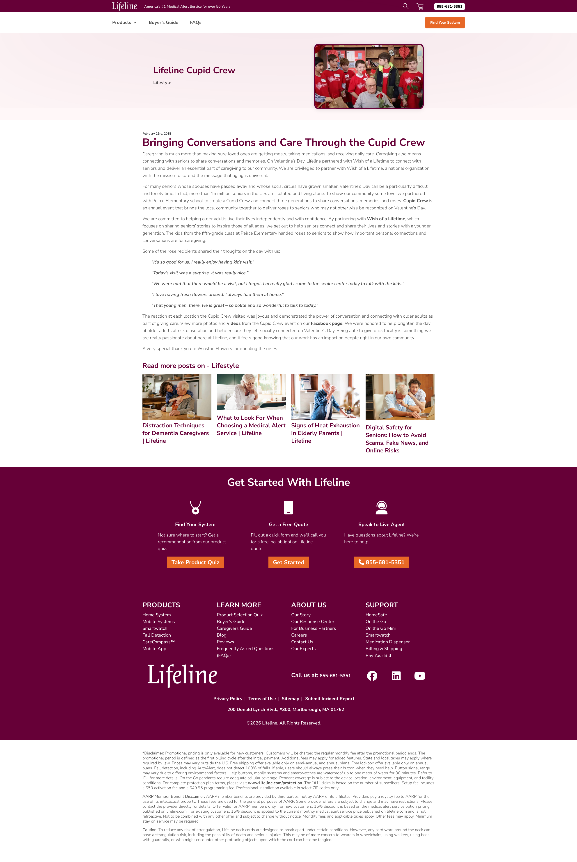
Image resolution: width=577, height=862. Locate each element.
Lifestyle (162, 83)
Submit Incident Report (330, 699)
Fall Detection (156, 635)
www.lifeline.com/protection (275, 783)
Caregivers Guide (234, 628)
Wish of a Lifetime (386, 219)
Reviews (225, 642)
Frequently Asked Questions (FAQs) (246, 652)
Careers (299, 635)
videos (234, 323)
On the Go (376, 622)
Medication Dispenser (388, 642)
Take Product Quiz (195, 562)
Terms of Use (262, 699)
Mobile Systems (158, 622)
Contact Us (302, 642)
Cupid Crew (415, 201)
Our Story (301, 615)
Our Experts (303, 649)
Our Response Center (312, 622)
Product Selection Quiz (240, 615)
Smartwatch (154, 628)
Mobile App (154, 649)
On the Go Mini (381, 628)
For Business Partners (313, 628)
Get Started (288, 562)
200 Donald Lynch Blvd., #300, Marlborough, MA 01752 (285, 709)
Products (121, 22)
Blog (222, 635)
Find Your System (445, 22)
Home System (156, 615)
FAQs (195, 22)
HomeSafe (376, 615)
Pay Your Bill (378, 655)
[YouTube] (420, 678)
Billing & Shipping (384, 649)
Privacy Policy (228, 699)
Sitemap (290, 699)
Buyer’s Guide (163, 22)
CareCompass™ (158, 642)
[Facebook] (372, 678)
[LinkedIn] (396, 678)
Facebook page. (327, 323)
